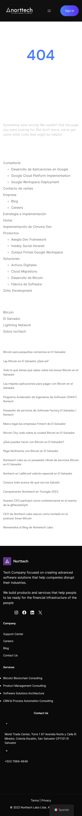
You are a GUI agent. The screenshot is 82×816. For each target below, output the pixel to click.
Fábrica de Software (26, 284)
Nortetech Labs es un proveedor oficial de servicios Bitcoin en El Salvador (41, 462)
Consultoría (11, 163)
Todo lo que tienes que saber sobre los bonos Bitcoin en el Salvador (40, 372)
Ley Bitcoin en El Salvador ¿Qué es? (26, 361)
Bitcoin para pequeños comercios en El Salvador (34, 352)
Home (7, 220)
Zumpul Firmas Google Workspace (37, 252)
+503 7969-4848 (16, 761)
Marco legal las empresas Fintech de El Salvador (34, 424)
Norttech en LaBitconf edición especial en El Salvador (37, 473)
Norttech (20, 561)
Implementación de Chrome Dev (27, 227)
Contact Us (10, 655)
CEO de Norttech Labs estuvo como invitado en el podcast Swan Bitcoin (35, 516)
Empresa (9, 195)
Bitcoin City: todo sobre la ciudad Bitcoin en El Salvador (39, 433)
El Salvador (11, 319)
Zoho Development (17, 290)
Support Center (13, 634)
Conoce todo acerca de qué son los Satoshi (31, 482)
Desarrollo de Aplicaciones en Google (39, 169)
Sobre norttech (14, 331)
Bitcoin (8, 312)
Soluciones (11, 259)
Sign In (69, 10)
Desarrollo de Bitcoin (27, 278)
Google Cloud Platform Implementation (40, 176)
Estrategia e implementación (24, 214)
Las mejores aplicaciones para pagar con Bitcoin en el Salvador (38, 386)
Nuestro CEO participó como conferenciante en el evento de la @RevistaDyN (40, 503)
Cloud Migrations (24, 271)
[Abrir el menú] (49, 10)
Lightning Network (17, 325)
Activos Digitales (24, 265)
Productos (11, 233)
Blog (14, 201)
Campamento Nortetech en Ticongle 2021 (31, 492)
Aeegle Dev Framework (28, 239)
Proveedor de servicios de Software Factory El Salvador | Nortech (39, 412)
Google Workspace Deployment (35, 182)
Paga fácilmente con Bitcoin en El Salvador (30, 451)
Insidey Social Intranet (27, 246)
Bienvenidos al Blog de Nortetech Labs (28, 527)
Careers (17, 207)
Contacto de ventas (18, 188)
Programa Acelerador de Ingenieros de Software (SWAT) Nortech (40, 399)
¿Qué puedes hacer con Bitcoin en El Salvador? (33, 442)
